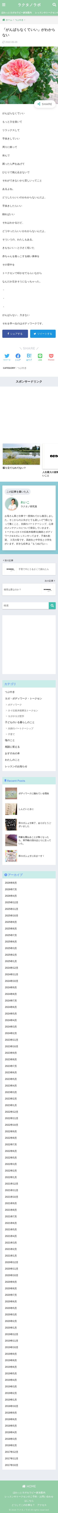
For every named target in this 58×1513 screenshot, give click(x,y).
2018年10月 (11, 1406)
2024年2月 (11, 1033)
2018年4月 (11, 1432)
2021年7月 (11, 1216)
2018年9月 (11, 1412)
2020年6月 (11, 1301)
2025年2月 (11, 955)
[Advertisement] (29, 412)
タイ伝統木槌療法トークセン (23, 710)
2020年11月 (11, 1268)
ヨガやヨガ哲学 (16, 716)
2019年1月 (11, 1399)
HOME (31, 1486)
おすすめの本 (12, 753)
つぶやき (22, 367)
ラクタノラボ (29, 4)
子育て (11, 734)
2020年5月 (11, 1308)
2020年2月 (11, 1321)
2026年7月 (11, 889)
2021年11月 (11, 1190)
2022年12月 (11, 1112)
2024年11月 (11, 974)
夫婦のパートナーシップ (20, 728)
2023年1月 (11, 1105)
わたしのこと (12, 759)
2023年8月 (11, 1059)
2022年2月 (11, 1170)
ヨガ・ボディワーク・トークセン (23, 698)
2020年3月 (11, 1314)
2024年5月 (11, 1013)
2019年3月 (11, 1386)
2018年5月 (11, 1425)
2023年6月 (11, 1072)
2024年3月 (11, 1026)
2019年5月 (11, 1373)
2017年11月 (11, 1458)
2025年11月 (11, 909)
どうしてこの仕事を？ (23, 1505)
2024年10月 (11, 981)
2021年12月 (11, 1183)
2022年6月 (11, 1151)
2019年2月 (11, 1393)
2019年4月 (11, 1380)
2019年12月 (11, 1334)
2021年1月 (11, 1255)
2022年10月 (11, 1125)
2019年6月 (11, 1367)
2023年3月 (11, 1092)
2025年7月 (11, 935)
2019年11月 (11, 1340)
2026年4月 (11, 896)
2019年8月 (11, 1360)
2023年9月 (11, 1053)
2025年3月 (11, 948)
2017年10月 (11, 1465)
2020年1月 (11, 1327)
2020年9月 (11, 1282)
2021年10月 (11, 1197)
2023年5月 (11, 1079)
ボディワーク (15, 704)
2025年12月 (11, 902)
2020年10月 (11, 1275)
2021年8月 (11, 1210)
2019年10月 (11, 1347)
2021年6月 (11, 1223)
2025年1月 (11, 961)
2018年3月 (11, 1439)
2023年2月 (11, 1098)
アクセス (42, 1505)
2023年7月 (11, 1066)
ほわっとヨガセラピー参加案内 (16, 12)
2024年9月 (11, 987)
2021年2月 (11, 1249)
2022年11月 (11, 1118)
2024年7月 (11, 1000)
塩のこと (10, 740)
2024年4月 (11, 1020)
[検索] (52, 605)
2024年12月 (11, 968)
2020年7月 (11, 1295)
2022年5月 (11, 1157)
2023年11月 (11, 1040)
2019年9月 (11, 1354)
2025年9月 (11, 922)
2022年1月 (11, 1177)
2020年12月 (11, 1262)
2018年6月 (11, 1419)
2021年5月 (11, 1229)
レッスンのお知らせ (16, 766)
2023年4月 (11, 1085)
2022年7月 (11, 1144)
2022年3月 (11, 1164)
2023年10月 (11, 1046)
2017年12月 (11, 1452)
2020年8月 (11, 1288)
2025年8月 (11, 928)
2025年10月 (11, 915)
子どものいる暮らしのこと (20, 722)
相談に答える (12, 746)
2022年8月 (11, 1138)
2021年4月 (11, 1236)
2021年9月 (11, 1203)
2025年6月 (11, 941)
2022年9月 (11, 1131)
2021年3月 (11, 1242)
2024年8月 (11, 994)
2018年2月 (11, 1445)
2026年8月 (11, 883)
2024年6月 (11, 1007)
